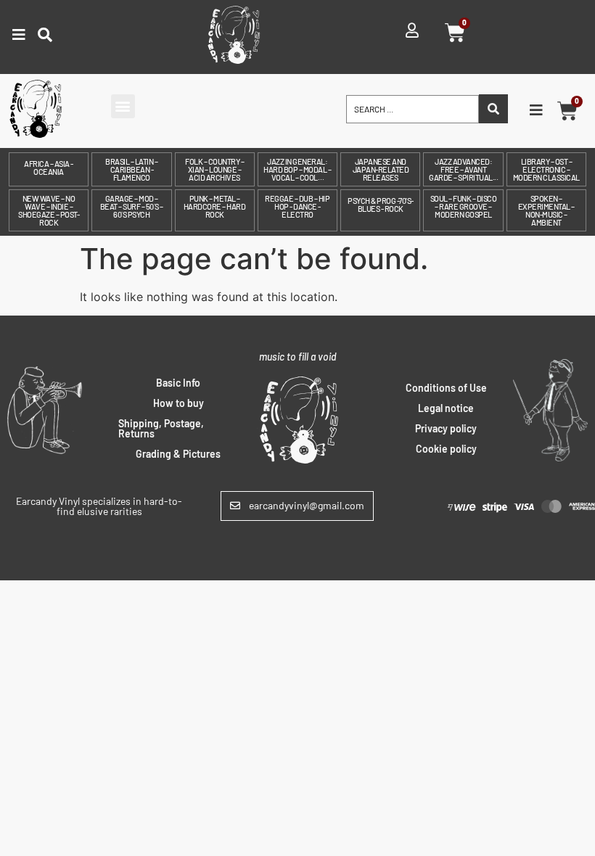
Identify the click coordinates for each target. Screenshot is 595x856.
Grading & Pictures (178, 454)
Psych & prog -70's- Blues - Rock (381, 204)
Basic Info (178, 382)
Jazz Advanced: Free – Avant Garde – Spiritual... (463, 169)
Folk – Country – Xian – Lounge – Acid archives (214, 169)
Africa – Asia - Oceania (48, 167)
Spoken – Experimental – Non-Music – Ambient (546, 210)
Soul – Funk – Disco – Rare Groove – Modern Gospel (463, 206)
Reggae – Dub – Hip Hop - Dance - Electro (297, 206)
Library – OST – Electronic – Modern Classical (546, 169)
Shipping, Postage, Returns (161, 428)
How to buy (178, 403)
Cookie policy (446, 449)
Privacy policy (446, 428)
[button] (123, 106)
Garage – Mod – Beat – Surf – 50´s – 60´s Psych (131, 206)
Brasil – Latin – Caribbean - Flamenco (131, 169)
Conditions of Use (446, 388)
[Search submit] (493, 108)
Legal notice (446, 408)
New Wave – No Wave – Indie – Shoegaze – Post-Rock (48, 210)
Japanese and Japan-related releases (381, 169)
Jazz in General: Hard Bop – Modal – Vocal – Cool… (297, 169)
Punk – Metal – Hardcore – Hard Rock (215, 206)
